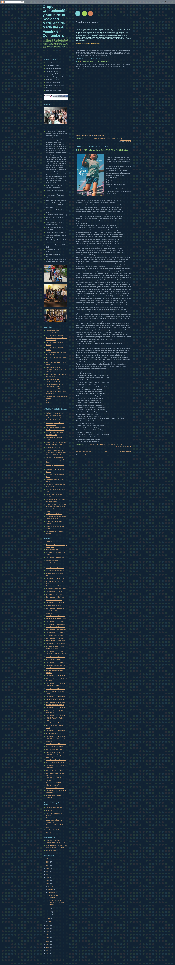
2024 (48, 865)
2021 (48, 874)
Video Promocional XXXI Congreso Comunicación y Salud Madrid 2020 (56, 391)
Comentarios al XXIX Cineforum (55, 707)
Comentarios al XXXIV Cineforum (56, 744)
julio (49, 909)
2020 (48, 877)
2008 (48, 953)
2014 (48, 935)
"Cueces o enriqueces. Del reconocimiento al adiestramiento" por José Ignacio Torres (56, 452)
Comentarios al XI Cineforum (55, 597)
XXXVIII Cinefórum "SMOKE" (55, 770)
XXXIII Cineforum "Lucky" (54, 733)
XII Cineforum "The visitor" (54, 600)
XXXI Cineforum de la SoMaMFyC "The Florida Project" (105, 150)
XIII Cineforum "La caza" (53, 605)
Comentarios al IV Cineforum (55, 557)
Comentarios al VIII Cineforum (55, 578)
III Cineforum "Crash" (52, 549)
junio (49, 912)
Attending (49, 810)
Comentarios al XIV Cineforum (55, 616)
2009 (48, 950)
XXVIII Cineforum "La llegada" (55, 699)
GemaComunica (99, 135)
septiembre (51, 892)
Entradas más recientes (83, 451)
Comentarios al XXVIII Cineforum (56, 702)
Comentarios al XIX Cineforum (55, 643)
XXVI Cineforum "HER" (53, 686)
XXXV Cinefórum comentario (55, 752)
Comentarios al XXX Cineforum (55, 715)
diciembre (51, 886)
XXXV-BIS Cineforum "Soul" (54, 749)
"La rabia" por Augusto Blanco (55, 447)
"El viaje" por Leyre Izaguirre (55, 457)
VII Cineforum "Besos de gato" (55, 570)
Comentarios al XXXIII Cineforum (56, 736)
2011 (48, 944)
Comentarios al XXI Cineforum (55, 657)
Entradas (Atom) (90, 455)
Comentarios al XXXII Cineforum (56, 730)
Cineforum (128, 141)
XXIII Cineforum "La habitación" (55, 665)
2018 (48, 884)
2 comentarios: (126, 140)
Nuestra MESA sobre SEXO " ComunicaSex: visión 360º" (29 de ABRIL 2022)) (56, 369)
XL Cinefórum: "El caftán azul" (55, 788)
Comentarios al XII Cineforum (55, 602)
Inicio (105, 451)
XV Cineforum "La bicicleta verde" (56, 618)
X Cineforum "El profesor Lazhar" (56, 588)
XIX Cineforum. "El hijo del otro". (56, 640)
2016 (48, 928)
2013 (48, 938)
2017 (48, 925)
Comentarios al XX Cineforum (55, 651)
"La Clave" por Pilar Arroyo (54, 514)
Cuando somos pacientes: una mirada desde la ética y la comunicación (55, 820)
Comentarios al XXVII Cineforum (56, 696)
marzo (50, 921)
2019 (48, 881)
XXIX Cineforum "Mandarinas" (55, 705)
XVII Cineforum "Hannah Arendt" (56, 629)
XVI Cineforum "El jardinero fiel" (55, 624)
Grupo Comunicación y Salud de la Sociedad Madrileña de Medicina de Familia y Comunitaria (55, 21)
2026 (48, 859)
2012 (48, 941)
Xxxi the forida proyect (83, 135)
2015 (48, 931)
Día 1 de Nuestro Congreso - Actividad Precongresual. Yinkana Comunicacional (56, 338)
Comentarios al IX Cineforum (55, 586)
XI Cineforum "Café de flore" (54, 594)
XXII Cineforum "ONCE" (53, 659)
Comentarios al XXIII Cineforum (55, 668)
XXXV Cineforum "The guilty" (55, 746)
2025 (48, 862)
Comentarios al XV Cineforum (55, 621)
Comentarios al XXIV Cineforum (55, 675)
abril (49, 918)
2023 (48, 868)
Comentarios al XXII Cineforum (55, 662)
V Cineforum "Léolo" (52, 560)
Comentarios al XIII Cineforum (55, 608)
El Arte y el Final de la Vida (54, 807)
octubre (50, 889)
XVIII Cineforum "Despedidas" (55, 635)
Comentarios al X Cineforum (54, 591)
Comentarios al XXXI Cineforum (95, 62)
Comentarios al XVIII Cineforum (55, 638)
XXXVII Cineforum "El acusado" (55, 762)
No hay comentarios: (124, 446)
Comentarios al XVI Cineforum (55, 627)
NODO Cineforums (52, 542)
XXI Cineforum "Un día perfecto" (56, 654)
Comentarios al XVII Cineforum (55, 632)
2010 (48, 947)
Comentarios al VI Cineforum (55, 568)
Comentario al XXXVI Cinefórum (56, 760)
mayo (50, 915)
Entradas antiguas (125, 451)
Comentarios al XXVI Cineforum (55, 689)
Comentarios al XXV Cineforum (55, 683)
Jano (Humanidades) (52, 850)
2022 (48, 871)
